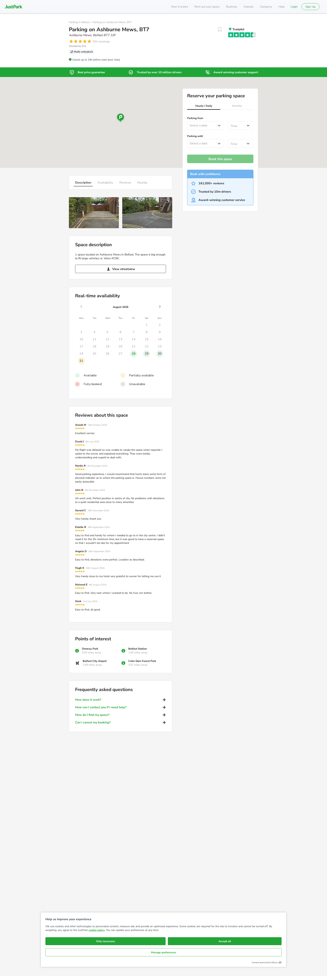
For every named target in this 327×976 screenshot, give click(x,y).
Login (294, 7)
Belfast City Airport (95, 661)
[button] (203, 106)
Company (266, 7)
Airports (249, 7)
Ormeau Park (90, 649)
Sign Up (310, 7)
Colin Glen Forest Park (142, 661)
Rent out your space (207, 7)
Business (231, 7)
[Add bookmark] (220, 29)
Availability (105, 183)
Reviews (125, 183)
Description (83, 183)
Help (282, 7)
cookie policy (97, 930)
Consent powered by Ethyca (265, 962)
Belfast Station (137, 649)
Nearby (142, 183)
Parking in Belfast (79, 22)
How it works (179, 7)
